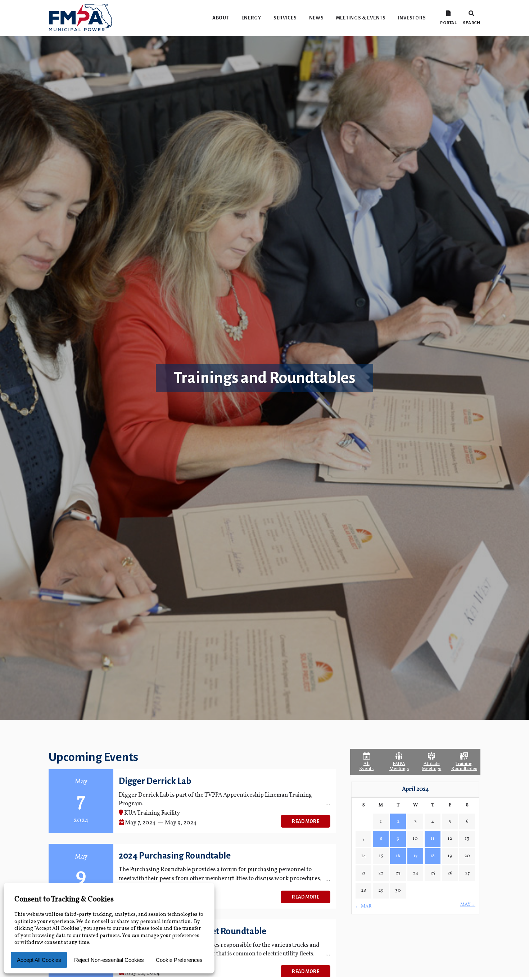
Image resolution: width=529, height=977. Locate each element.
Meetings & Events (361, 18)
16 (398, 856)
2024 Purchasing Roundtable (175, 855)
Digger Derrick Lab (155, 781)
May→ (467, 904)
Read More (305, 821)
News (316, 18)
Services (285, 18)
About (220, 18)
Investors (412, 18)
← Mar (363, 906)
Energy (251, 18)
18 (432, 856)
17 (415, 856)
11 (432, 839)
